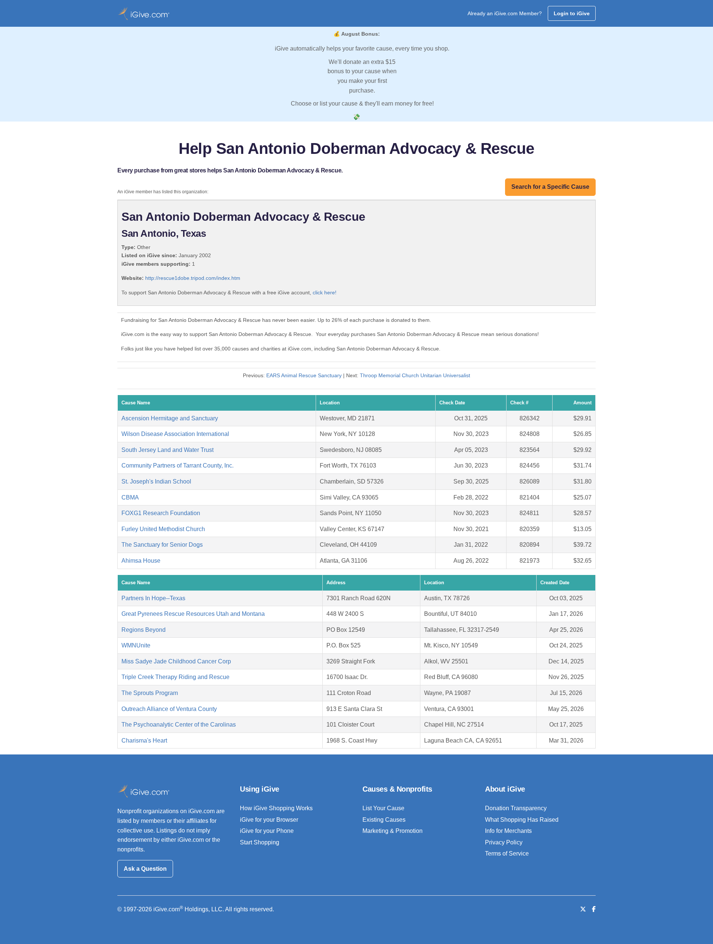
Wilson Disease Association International (175, 434)
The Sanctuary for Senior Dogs (162, 544)
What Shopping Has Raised (522, 820)
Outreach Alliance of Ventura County (169, 709)
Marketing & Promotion (392, 831)
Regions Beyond (143, 630)
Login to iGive (572, 13)
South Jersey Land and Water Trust (167, 450)
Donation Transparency (516, 808)
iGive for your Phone (267, 831)
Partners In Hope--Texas (153, 598)
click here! (324, 292)
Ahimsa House (140, 560)
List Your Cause (383, 808)
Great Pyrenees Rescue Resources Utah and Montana (193, 614)
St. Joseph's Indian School (156, 481)
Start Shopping (259, 842)
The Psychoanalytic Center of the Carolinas (178, 724)
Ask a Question (145, 869)
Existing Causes (384, 820)
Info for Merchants (508, 831)
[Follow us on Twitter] (583, 909)
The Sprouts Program (149, 693)
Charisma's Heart (144, 740)
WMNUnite (135, 645)
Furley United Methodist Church (163, 529)
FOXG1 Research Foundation (160, 513)
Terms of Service (507, 853)
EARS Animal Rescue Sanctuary (304, 375)
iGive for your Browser (269, 820)
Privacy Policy (503, 842)
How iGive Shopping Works (276, 808)
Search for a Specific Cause (550, 187)
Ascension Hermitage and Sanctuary (169, 418)
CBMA (130, 497)
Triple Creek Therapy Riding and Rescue (175, 677)
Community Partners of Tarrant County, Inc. (177, 465)
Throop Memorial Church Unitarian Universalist (415, 375)
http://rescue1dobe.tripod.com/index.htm (192, 278)
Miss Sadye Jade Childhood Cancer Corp (176, 661)
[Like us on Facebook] (594, 909)
